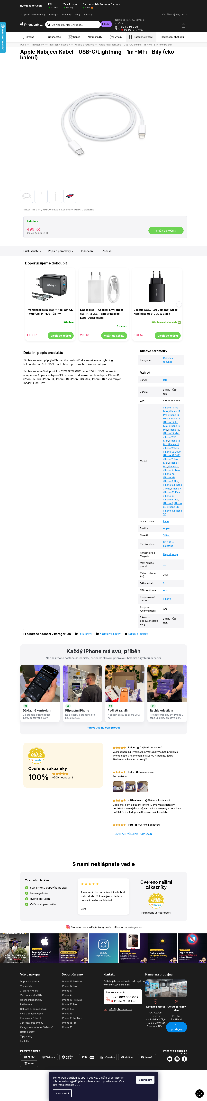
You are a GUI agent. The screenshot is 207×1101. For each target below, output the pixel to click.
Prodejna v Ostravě (30, 1018)
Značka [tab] (106, 251)
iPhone (167, 598)
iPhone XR (169, 477)
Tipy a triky (26, 1036)
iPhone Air (67, 995)
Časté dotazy (27, 1031)
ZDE (77, 1084)
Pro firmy (67, 14)
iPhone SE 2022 (171, 455)
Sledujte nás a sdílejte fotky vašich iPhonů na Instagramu (106, 927)
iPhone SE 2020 (172, 451)
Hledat (106, 24)
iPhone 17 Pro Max (72, 981)
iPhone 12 (173, 444)
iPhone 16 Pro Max (72, 999)
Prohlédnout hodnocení (156, 912)
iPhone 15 (67, 1027)
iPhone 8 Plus (170, 481)
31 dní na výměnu (29, 990)
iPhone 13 (173, 429)
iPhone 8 (168, 484)
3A (164, 564)
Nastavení (62, 1093)
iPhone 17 (67, 990)
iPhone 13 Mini (171, 433)
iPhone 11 (173, 466)
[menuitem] (28, 37)
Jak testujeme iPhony (31, 1022)
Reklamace (26, 1004)
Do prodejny (176, 1027)
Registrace (181, 14)
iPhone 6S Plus (171, 492)
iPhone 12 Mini (171, 448)
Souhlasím (145, 1079)
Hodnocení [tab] (86, 251)
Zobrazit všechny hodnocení (133, 833)
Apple (166, 528)
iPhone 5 (168, 510)
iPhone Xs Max (171, 470)
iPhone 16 (67, 1013)
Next (179, 304)
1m (164, 583)
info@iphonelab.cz (120, 1009)
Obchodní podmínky (31, 999)
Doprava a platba (29, 981)
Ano (165, 590)
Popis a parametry (59, 251)
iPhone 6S (168, 495)
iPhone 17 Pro (69, 986)
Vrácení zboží (27, 986)
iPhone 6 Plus (170, 499)
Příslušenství (31, 251)
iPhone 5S (173, 506)
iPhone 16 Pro (69, 1004)
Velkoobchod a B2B (31, 995)
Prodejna (53, 14)
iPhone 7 (176, 488)
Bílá (165, 379)
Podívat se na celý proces (103, 727)
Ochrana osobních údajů (33, 1009)
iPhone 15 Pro (69, 1022)
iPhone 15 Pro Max (72, 1018)
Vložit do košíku (166, 230)
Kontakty (88, 14)
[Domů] (23, 44)
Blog (77, 14)
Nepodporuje (170, 554)
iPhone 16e (68, 1009)
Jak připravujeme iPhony (32, 14)
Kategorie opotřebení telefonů (36, 1027)
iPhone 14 (174, 418)
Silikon (166, 535)
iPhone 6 (168, 503)
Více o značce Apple (31, 1013)
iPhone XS (169, 473)
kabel (166, 521)
